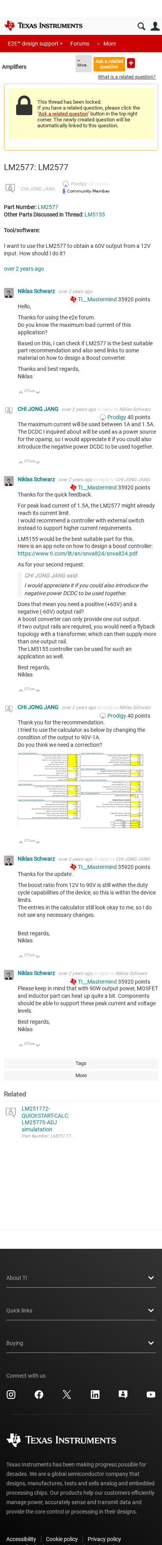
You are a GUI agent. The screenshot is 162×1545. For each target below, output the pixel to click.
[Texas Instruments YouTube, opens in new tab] (151, 1397)
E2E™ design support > (35, 43)
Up (21, 393)
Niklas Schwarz (37, 291)
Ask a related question (109, 64)
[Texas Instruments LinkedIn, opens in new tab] (95, 1397)
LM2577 (48, 207)
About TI (16, 1278)
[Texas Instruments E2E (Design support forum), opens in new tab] (123, 1397)
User (155, 26)
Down (38, 393)
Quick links (19, 1310)
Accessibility (21, 1539)
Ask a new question (131, 63)
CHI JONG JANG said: (51, 575)
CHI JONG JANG (37, 189)
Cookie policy (62, 1539)
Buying (14, 1343)
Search (141, 26)
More (109, 43)
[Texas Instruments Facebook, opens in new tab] (39, 1397)
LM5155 (95, 214)
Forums (79, 43)
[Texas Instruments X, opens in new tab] (67, 1397)
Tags (81, 1063)
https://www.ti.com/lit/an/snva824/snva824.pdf (78, 553)
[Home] (43, 25)
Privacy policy (104, 1539)
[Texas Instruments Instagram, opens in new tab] (11, 1397)
